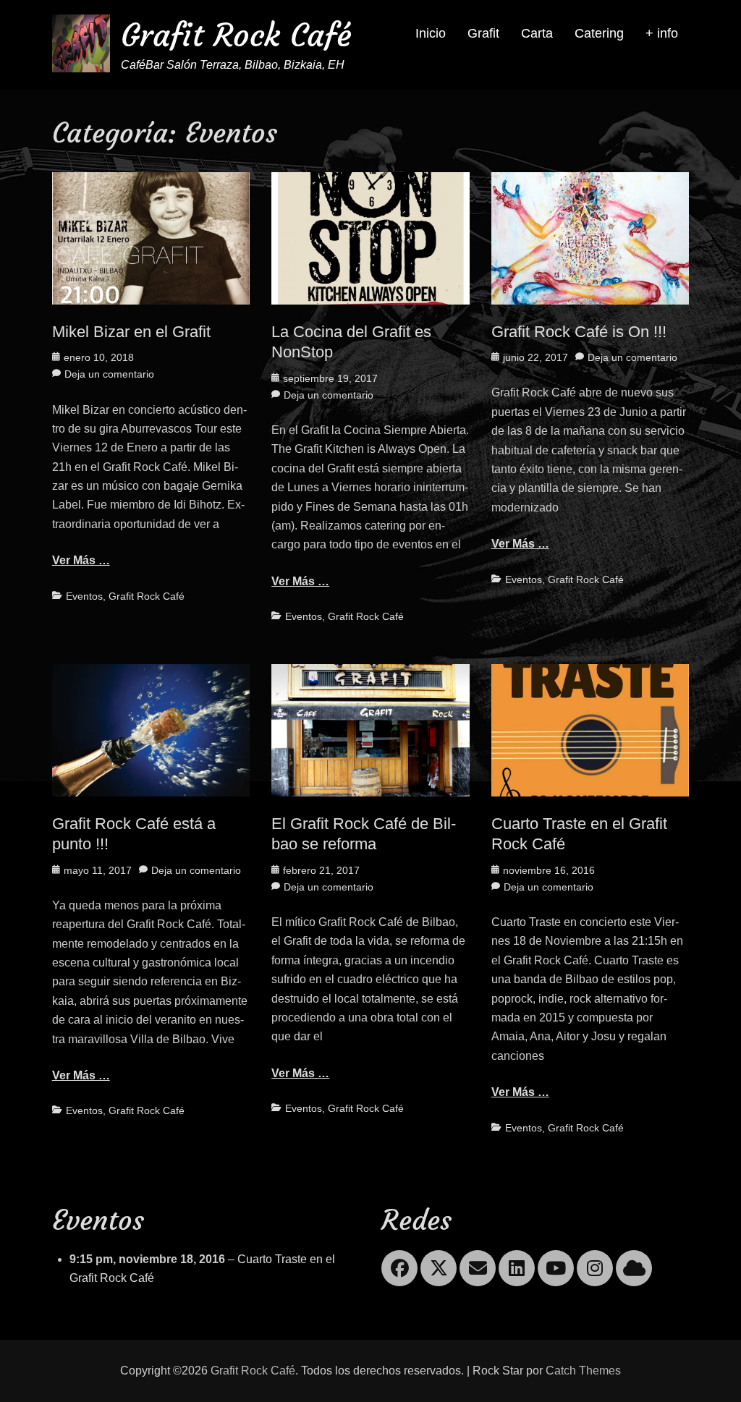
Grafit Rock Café (236, 35)
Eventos (84, 596)
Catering (599, 33)
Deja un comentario (109, 374)
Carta (537, 33)
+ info (661, 33)
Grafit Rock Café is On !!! (578, 332)
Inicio (430, 33)
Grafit (483, 33)
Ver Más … (81, 560)
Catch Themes (583, 1370)
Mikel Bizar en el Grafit (131, 332)
